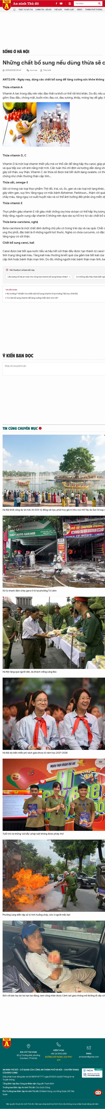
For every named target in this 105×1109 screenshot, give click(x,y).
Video (79, 9)
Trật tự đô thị (25, 9)
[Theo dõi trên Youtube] (61, 3)
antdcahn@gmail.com (89, 1057)
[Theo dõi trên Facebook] (57, 3)
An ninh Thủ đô (26, 3)
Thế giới (58, 9)
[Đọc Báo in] (71, 3)
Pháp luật (69, 9)
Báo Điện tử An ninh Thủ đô (7, 5)
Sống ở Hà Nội (16, 51)
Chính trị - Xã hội (43, 9)
